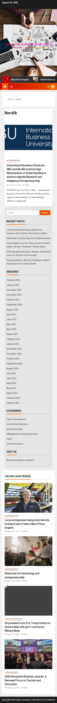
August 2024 (12, 368)
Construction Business (17, 424)
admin (27, 185)
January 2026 (13, 285)
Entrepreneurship (13, 160)
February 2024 (13, 398)
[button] (11, 86)
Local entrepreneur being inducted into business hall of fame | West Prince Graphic (27, 523)
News (9, 439)
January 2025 (13, 344)
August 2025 (12, 309)
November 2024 (14, 353)
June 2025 (11, 319)
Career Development (16, 419)
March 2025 (12, 334)
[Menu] (11, 86)
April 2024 (11, 388)
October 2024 (13, 358)
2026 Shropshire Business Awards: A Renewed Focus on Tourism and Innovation (26, 680)
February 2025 (13, 339)
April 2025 (11, 329)
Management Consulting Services (22, 434)
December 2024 (14, 349)
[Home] (5, 87)
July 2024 (11, 373)
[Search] (48, 86)
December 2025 (14, 290)
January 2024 (13, 403)
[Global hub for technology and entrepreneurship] (28, 551)
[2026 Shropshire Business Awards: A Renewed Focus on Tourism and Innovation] (28, 654)
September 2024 (14, 363)
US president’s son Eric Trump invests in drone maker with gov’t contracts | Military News (27, 626)
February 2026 (13, 280)
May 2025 (11, 324)
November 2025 (14, 295)
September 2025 (14, 304)
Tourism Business (15, 444)
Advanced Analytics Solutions (20, 460)
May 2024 (11, 383)
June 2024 (11, 378)
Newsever (37, 700)
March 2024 (12, 393)
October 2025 (13, 299)
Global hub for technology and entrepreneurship (28, 238)
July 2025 (11, 314)
